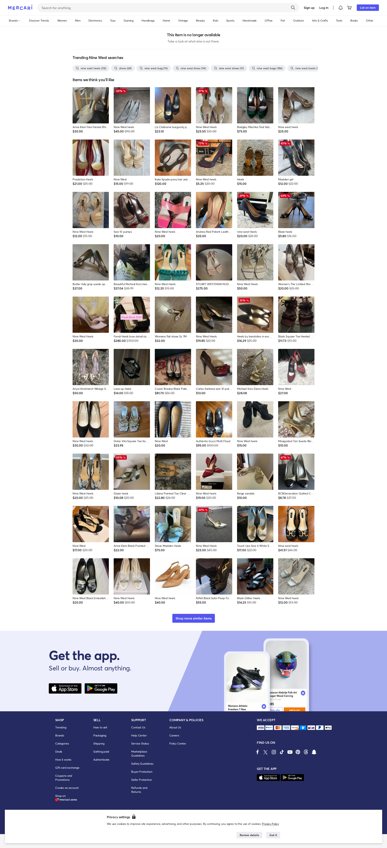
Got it (273, 835)
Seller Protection (141, 780)
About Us (175, 727)
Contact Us (138, 727)
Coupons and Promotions (63, 778)
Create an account (67, 788)
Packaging (99, 735)
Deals (58, 751)
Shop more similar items (194, 618)
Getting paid (101, 751)
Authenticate (101, 759)
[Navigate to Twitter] (266, 752)
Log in (323, 7)
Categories (62, 743)
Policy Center (177, 743)
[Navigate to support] (260, 727)
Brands (59, 735)
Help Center (139, 735)
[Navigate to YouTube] (290, 752)
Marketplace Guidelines (139, 753)
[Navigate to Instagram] (274, 752)
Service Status (140, 743)
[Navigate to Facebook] (258, 752)
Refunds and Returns (139, 790)
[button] (341, 8)
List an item (368, 7)
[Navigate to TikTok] (282, 752)
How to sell (100, 727)
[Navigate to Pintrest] (298, 752)
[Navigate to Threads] (306, 752)
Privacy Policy (270, 824)
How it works (63, 759)
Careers (174, 735)
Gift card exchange (67, 767)
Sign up (309, 7)
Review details (249, 835)
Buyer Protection (141, 772)
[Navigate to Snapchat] (314, 752)
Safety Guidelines (142, 763)
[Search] (293, 8)
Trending (60, 727)
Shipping (98, 743)
